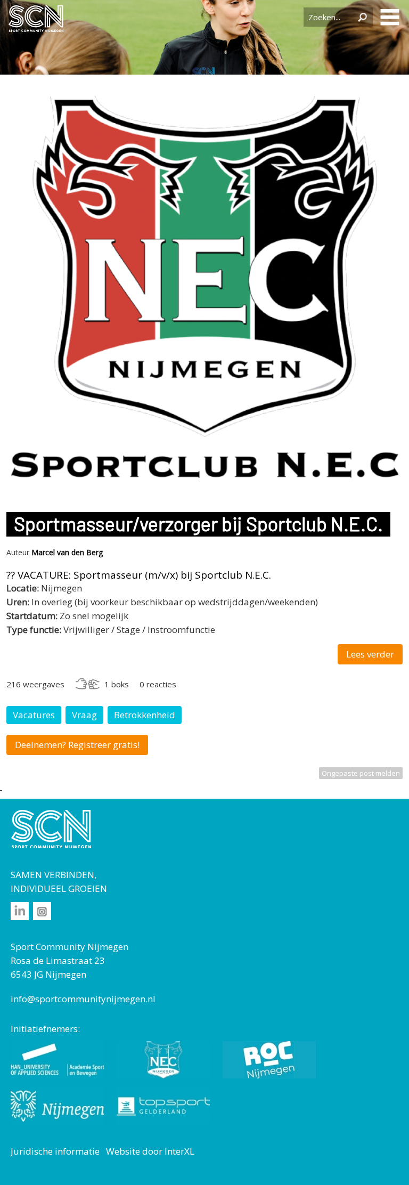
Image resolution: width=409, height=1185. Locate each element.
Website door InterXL (150, 1151)
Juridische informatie (55, 1151)
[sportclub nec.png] (204, 480)
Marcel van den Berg (67, 552)
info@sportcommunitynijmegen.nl (83, 999)
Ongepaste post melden (361, 773)
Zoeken (362, 17)
